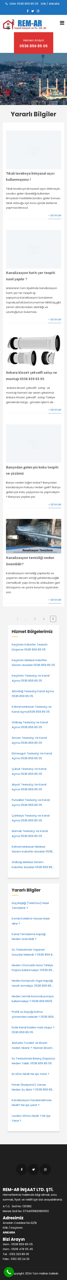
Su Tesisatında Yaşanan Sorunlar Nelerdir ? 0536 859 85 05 (33, 952)
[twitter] (32, 10)
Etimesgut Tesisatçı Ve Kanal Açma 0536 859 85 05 (32, 755)
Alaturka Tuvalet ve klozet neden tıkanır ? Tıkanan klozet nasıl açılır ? (32, 1045)
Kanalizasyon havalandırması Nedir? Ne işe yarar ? (32, 1102)
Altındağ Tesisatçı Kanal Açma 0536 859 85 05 (33, 693)
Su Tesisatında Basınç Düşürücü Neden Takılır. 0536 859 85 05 (33, 1060)
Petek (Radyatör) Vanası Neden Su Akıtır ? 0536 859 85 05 (32, 1087)
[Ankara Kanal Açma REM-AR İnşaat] (26, 24)
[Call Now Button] (9, 1272)
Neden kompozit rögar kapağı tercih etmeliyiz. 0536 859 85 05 (32, 983)
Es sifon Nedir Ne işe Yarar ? (30, 1074)
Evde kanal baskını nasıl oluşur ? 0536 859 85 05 (33, 1029)
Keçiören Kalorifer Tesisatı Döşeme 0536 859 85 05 (29, 647)
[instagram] (38, 10)
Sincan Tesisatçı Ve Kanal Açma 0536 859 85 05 (29, 740)
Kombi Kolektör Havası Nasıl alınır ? (31, 920)
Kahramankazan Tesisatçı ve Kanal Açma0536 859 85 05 (32, 709)
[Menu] (62, 23)
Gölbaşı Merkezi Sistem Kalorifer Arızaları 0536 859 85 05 (32, 865)
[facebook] (27, 10)
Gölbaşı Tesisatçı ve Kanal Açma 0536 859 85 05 (30, 724)
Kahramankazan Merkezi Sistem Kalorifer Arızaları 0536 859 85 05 (32, 849)
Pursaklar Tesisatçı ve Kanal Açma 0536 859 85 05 (31, 802)
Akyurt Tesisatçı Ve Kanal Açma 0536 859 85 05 (29, 786)
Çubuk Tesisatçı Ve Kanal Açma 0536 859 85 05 (29, 771)
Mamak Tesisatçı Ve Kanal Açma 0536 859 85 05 (30, 833)
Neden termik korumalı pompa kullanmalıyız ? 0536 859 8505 (33, 998)
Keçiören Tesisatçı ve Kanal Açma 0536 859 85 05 (31, 678)
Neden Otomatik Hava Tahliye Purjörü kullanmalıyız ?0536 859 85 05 (33, 968)
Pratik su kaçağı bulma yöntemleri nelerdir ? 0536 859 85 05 (32, 1014)
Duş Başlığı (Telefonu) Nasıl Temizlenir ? (30, 905)
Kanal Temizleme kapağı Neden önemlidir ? (29, 936)
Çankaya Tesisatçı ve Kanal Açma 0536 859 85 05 (31, 818)
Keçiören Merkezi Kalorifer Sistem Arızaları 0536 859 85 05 (33, 662)
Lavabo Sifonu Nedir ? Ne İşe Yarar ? (31, 1118)
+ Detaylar (54, 215)
